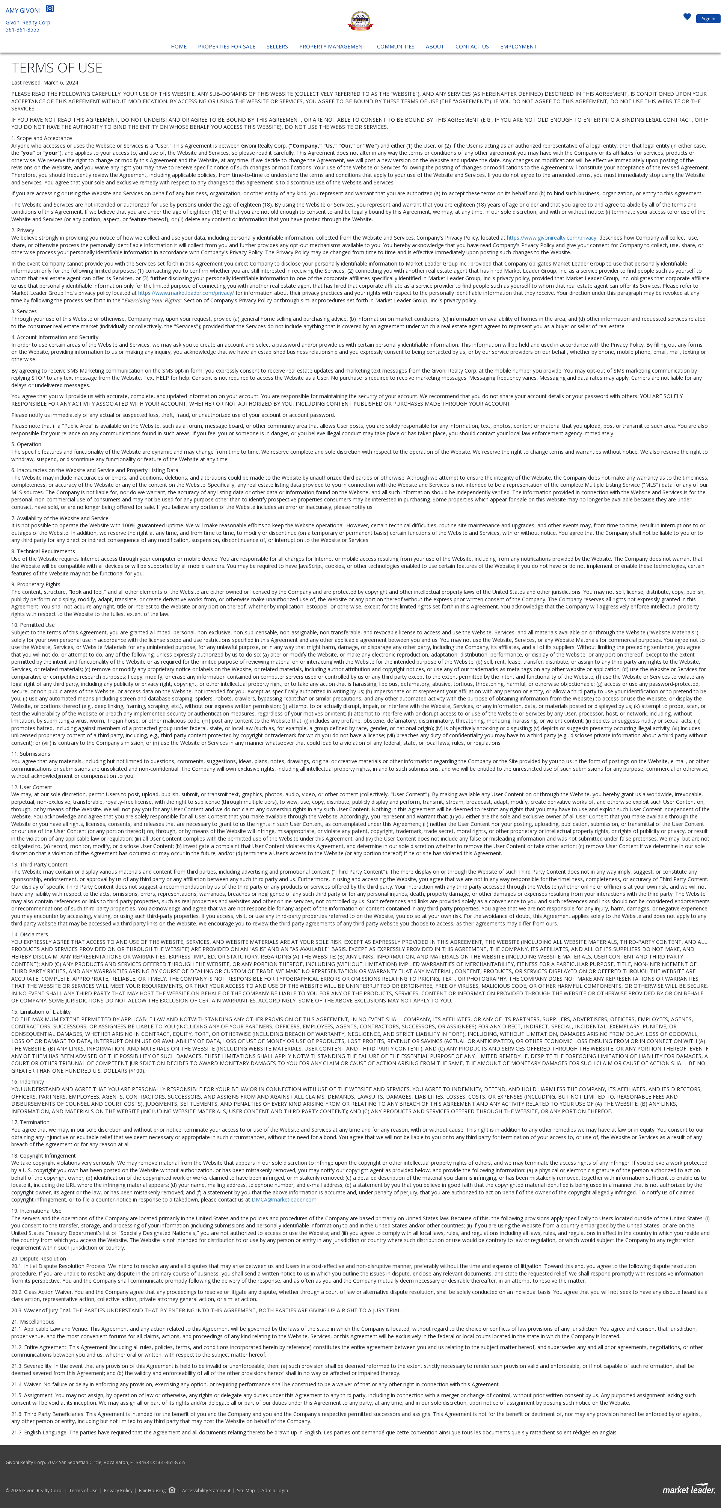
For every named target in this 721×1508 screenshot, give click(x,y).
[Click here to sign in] (687, 19)
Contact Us (472, 46)
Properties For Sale (226, 46)
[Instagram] (50, 10)
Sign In (708, 18)
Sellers (277, 46)
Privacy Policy (118, 1491)
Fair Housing (152, 1490)
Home (179, 46)
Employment (518, 46)
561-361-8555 (22, 29)
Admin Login (274, 1491)
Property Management (332, 46)
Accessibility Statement (206, 1491)
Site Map (246, 1491)
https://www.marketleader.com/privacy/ (186, 292)
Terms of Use (83, 1491)
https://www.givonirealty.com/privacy (551, 237)
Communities (396, 46)
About (435, 46)
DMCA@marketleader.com (284, 1199)
